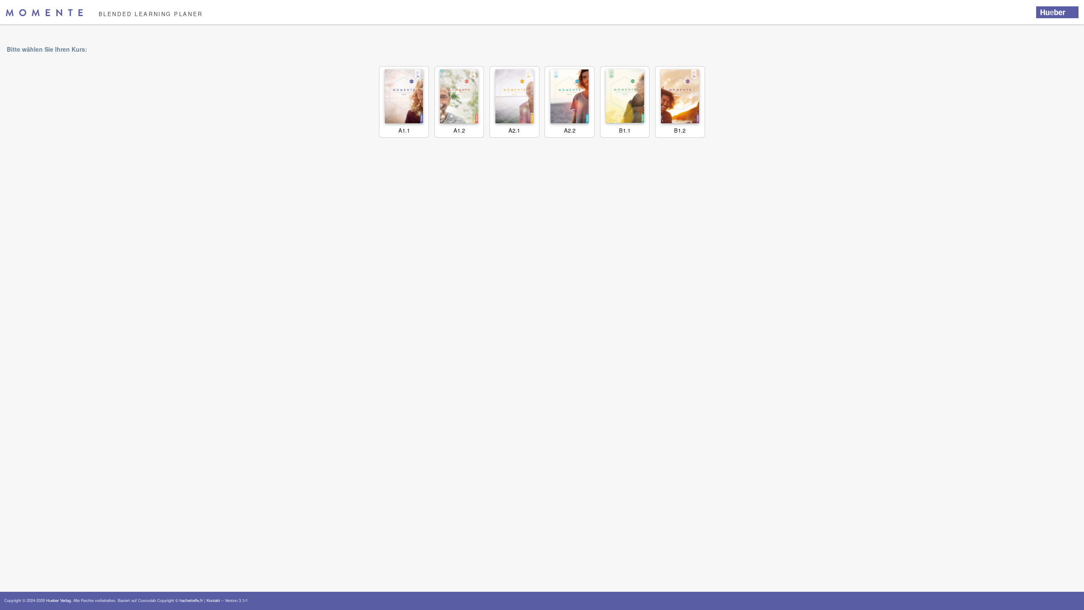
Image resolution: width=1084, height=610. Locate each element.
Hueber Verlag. (59, 600)
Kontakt (213, 600)
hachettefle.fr (191, 600)
